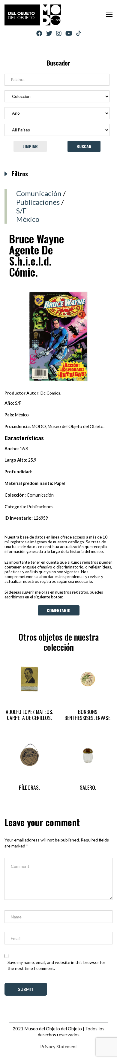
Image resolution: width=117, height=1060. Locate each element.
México (27, 219)
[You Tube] (68, 33)
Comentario (58, 610)
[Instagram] (59, 33)
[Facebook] (39, 33)
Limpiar (30, 146)
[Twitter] (49, 33)
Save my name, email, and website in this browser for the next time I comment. (56, 965)
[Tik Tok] (78, 33)
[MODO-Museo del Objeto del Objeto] (32, 15)
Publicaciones (38, 202)
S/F (21, 210)
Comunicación (39, 193)
